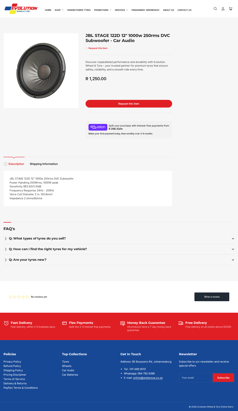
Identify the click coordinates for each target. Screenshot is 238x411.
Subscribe (223, 377)
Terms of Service (14, 379)
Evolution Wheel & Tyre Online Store (215, 406)
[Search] (215, 9)
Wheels (66, 366)
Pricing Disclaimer (14, 374)
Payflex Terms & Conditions (20, 387)
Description (16, 164)
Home (48, 10)
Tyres (65, 361)
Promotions (101, 10)
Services (120, 10)
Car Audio (68, 370)
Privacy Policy (12, 361)
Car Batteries (70, 374)
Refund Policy (12, 366)
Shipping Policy (13, 370)
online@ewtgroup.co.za (148, 377)
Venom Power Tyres (79, 10)
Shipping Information (44, 164)
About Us (168, 10)
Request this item (128, 103)
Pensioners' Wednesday (146, 10)
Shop (58, 10)
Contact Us (184, 10)
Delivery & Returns (15, 383)
